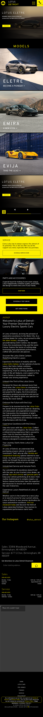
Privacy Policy (15, 699)
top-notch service (16, 474)
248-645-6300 (6, 577)
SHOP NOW (21, 291)
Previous (15, 210)
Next (28, 210)
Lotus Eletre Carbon (11, 364)
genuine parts (32, 474)
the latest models (10, 340)
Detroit (13, 3)
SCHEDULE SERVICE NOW (21, 253)
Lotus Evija (34, 406)
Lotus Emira (20, 387)
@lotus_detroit (34, 520)
